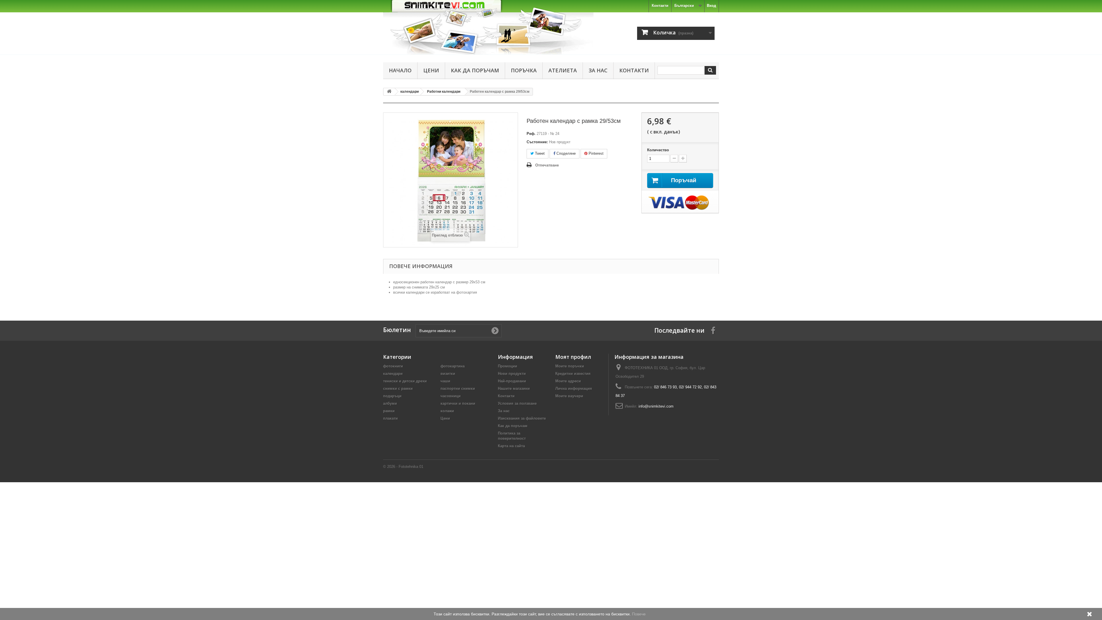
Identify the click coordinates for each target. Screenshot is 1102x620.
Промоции (507, 366)
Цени (431, 70)
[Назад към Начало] (389, 91)
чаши (445, 381)
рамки (389, 411)
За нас (598, 70)
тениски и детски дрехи (405, 381)
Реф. (531, 133)
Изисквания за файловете (522, 418)
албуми (390, 403)
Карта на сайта (511, 446)
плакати (390, 418)
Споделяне (565, 153)
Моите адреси (568, 381)
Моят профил (573, 356)
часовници (451, 396)
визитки (448, 373)
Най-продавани (512, 381)
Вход (711, 5)
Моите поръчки (569, 366)
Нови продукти (512, 373)
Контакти (660, 5)
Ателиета (562, 70)
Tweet (539, 153)
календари (393, 373)
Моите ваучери (569, 396)
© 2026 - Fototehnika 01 (403, 466)
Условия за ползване (517, 403)
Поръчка (524, 70)
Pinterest (595, 153)
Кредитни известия (573, 373)
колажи (447, 411)
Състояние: (537, 142)
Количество (658, 150)
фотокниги (393, 366)
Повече (639, 614)
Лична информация (573, 388)
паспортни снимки (458, 388)
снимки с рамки (398, 388)
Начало (400, 70)
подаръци (392, 396)
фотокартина (453, 366)
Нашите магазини (514, 388)
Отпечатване (547, 165)
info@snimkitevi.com (656, 406)
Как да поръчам (475, 70)
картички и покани (458, 403)
